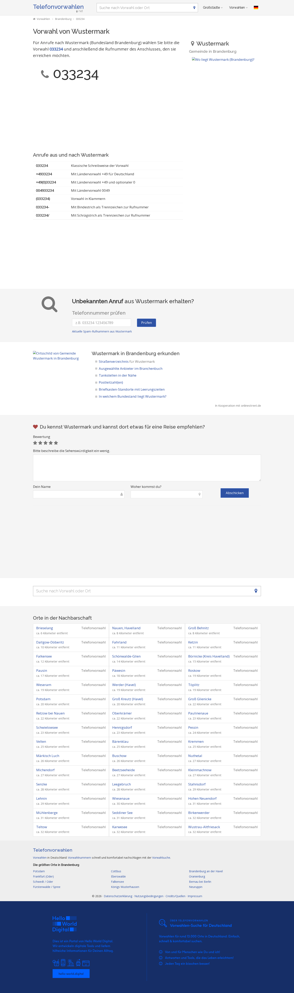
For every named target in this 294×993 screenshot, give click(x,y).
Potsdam (43, 699)
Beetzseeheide (123, 770)
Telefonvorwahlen (58, 6)
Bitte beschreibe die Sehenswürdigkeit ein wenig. (71, 450)
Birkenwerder (199, 812)
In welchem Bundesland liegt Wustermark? (132, 396)
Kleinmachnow (199, 770)
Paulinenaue (198, 713)
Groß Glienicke (199, 699)
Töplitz (193, 684)
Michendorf (45, 770)
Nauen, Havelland (126, 628)
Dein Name (42, 486)
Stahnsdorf (197, 784)
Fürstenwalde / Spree (46, 887)
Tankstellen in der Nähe (117, 375)
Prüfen (146, 322)
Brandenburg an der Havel (206, 871)
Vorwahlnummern (79, 857)
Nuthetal (195, 755)
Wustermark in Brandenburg (124, 353)
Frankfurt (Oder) (43, 876)
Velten (41, 741)
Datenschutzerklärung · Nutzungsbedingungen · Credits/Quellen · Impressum (153, 896)
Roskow (194, 670)
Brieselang (44, 628)
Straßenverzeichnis (127, 361)
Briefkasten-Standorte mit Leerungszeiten (132, 389)
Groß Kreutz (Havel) (127, 699)
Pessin (193, 727)
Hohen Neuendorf (202, 798)
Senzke (41, 784)
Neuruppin (195, 887)
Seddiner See (122, 812)
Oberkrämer (122, 713)
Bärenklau (120, 741)
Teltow (41, 827)
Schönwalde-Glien (126, 656)
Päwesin (118, 670)
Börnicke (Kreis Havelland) (209, 656)
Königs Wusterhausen (125, 887)
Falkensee (44, 656)
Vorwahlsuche (161, 857)
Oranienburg (197, 876)
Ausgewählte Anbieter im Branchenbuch (130, 368)
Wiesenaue (121, 798)
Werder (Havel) (124, 684)
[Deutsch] (256, 8)
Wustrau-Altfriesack (204, 827)
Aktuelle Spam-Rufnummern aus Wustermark (102, 331)
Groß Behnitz (198, 628)
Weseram (43, 684)
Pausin (41, 670)
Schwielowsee (47, 727)
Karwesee (119, 827)
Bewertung (41, 436)
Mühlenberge (47, 812)
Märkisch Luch (47, 755)
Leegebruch (121, 784)
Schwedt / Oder (43, 882)
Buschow (119, 755)
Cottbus (116, 871)
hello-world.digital (71, 973)
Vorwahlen (237, 7)
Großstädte (211, 7)
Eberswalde (118, 876)
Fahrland (119, 642)
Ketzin (193, 642)
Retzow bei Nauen (50, 713)
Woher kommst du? (146, 486)
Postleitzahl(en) (111, 382)
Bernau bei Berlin (200, 882)
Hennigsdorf (122, 727)
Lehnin (41, 798)
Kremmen (196, 741)
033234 (56, 49)
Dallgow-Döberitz (50, 642)
